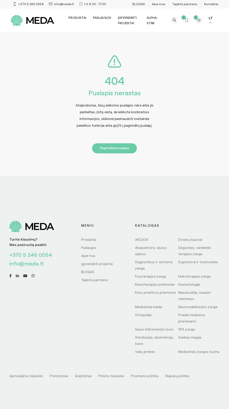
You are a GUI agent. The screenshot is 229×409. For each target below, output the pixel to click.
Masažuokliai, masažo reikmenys (194, 296)
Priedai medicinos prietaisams (191, 318)
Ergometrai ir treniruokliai (198, 262)
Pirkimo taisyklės (111, 376)
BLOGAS (138, 4)
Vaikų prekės (145, 352)
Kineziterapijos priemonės (155, 284)
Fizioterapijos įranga (150, 276)
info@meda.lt (26, 264)
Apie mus (158, 4)
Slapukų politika (177, 376)
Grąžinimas (83, 376)
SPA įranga (186, 329)
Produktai (77, 18)
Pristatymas (59, 376)
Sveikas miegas (189, 337)
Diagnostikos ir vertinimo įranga (154, 265)
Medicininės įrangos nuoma (198, 352)
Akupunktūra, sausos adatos (151, 251)
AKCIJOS (141, 239)
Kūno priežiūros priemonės (155, 292)
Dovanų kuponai (190, 239)
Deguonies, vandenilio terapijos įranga (194, 251)
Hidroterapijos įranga (194, 276)
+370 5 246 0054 (30, 255)
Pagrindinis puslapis (114, 148)
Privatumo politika (145, 376)
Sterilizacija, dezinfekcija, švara (154, 341)
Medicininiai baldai (148, 307)
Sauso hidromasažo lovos (154, 329)
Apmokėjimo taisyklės (26, 376)
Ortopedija (143, 315)
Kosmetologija (189, 284)
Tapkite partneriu (184, 4)
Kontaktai (211, 4)
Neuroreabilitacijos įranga (197, 307)
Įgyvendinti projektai (97, 264)
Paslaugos (102, 18)
